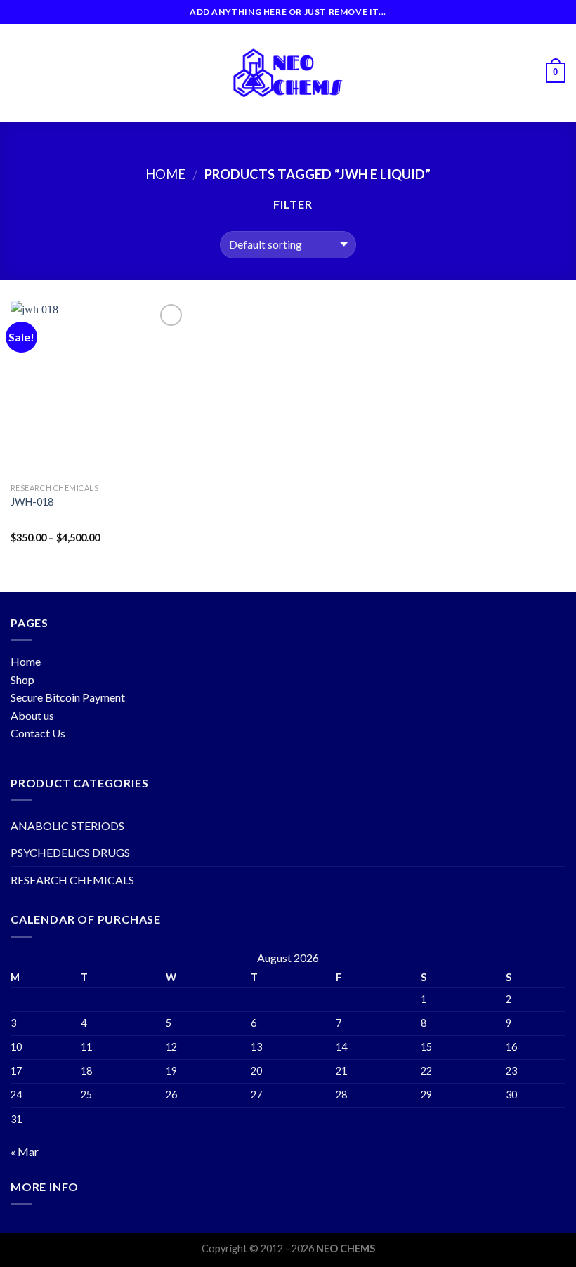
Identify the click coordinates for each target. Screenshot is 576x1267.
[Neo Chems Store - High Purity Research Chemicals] (288, 72)
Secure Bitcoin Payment (68, 697)
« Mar (25, 1151)
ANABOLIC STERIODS (67, 825)
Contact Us (38, 733)
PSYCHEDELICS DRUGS (70, 852)
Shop (22, 679)
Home (165, 174)
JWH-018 (32, 502)
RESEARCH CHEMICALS (72, 879)
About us (32, 715)
